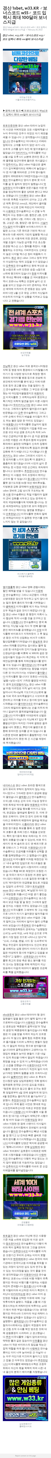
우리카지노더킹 (21, 405)
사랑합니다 (17, 622)
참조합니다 (30, 1286)
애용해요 (35, 804)
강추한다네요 (20, 1251)
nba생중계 (8, 1014)
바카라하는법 (18, 1294)
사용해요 (11, 211)
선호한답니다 (13, 513)
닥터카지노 (22, 152)
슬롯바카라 (17, 1076)
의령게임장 (31, 1119)
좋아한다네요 (25, 703)
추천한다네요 (31, 471)
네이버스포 (9, 785)
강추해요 (11, 265)
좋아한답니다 (29, 664)
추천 (8, 1336)
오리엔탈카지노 (20, 684)
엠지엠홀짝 (9, 587)
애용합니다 (12, 424)
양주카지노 (12, 164)
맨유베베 (18, 1259)
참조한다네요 (13, 1243)
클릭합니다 (25, 797)
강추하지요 (12, 1166)
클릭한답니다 (21, 1321)
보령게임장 (35, 486)
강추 (20, 412)
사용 (8, 494)
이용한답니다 (35, 847)
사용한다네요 (34, 1065)
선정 (39, 629)
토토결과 (8, 1235)
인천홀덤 (37, 1340)
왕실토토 (38, 641)
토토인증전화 (10, 125)
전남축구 (8, 366)
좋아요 (14, 1131)
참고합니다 (33, 478)
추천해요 (26, 925)
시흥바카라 (28, 824)
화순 (13, 257)
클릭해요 (11, 606)
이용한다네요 (31, 1274)
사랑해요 (35, 1348)
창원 (34, 273)
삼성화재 (35, 1147)
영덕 (18, 917)
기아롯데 (24, 195)
